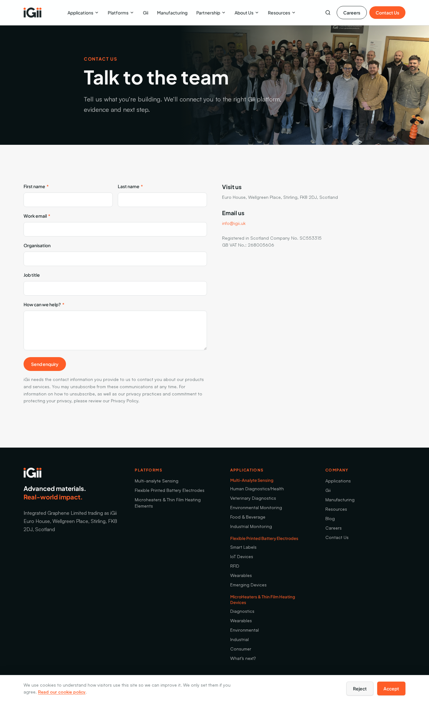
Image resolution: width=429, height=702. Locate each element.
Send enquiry (44, 364)
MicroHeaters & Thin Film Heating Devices (262, 599)
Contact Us (387, 12)
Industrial (239, 639)
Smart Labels (243, 547)
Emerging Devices (248, 584)
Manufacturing (172, 12)
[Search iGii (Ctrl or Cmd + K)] (328, 12)
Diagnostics (242, 611)
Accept (391, 688)
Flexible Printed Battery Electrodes (169, 490)
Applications (80, 12)
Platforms (118, 12)
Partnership (208, 12)
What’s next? (243, 658)
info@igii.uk (234, 223)
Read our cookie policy (61, 691)
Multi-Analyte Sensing (252, 480)
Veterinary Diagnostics (253, 498)
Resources (279, 12)
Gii (145, 12)
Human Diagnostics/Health (257, 488)
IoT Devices (241, 556)
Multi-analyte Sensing (156, 480)
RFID (234, 566)
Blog (330, 518)
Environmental (244, 630)
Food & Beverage (247, 517)
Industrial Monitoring (251, 526)
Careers (351, 12)
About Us (244, 12)
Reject (360, 688)
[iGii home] (32, 13)
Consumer (240, 648)
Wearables (241, 575)
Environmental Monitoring (256, 507)
